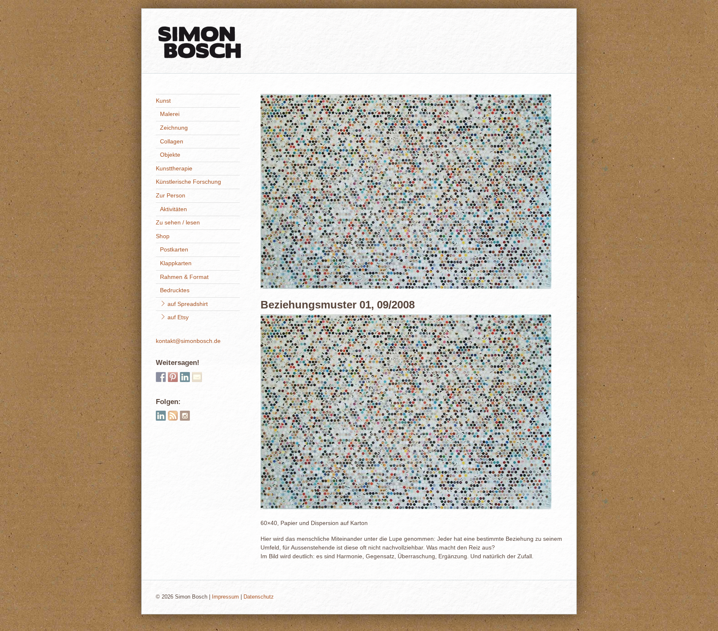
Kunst (163, 100)
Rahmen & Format (184, 277)
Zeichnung (174, 127)
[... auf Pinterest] (173, 377)
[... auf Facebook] (161, 377)
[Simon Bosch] (199, 55)
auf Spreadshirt (187, 304)
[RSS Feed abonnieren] (173, 416)
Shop (163, 236)
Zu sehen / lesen (178, 222)
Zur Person (170, 195)
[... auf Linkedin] (185, 377)
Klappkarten (176, 263)
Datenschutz (258, 597)
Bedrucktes (174, 290)
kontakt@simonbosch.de (188, 341)
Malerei (170, 114)
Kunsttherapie (174, 168)
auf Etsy (177, 317)
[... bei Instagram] (185, 416)
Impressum (225, 597)
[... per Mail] (197, 377)
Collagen (171, 141)
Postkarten (174, 249)
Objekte (170, 154)
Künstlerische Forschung (188, 181)
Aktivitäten (173, 209)
